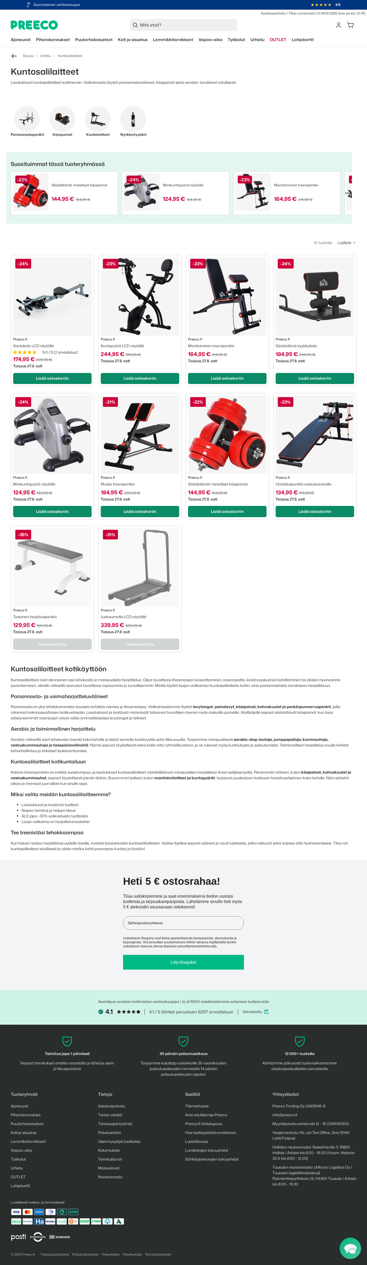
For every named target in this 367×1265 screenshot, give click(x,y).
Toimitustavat (110, 1159)
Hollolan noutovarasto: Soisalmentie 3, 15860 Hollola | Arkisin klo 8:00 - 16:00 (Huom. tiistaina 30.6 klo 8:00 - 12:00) (313, 1152)
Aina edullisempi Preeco (206, 1114)
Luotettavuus (196, 1141)
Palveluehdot (109, 1132)
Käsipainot (62, 134)
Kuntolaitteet (98, 134)
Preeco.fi (29, 1254)
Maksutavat (109, 1167)
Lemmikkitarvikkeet (28, 1141)
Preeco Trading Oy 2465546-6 (299, 1105)
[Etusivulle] (34, 25)
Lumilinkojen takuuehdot (206, 1150)
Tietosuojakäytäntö (115, 1123)
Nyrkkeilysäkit (133, 134)
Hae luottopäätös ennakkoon (210, 1132)
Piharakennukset (26, 1114)
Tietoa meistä (110, 1114)
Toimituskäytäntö (158, 1254)
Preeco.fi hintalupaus (203, 1123)
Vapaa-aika (21, 1150)
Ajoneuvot (19, 1105)
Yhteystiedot (110, 1254)
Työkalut (18, 1159)
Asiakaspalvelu (273, 13)
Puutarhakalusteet (27, 1123)
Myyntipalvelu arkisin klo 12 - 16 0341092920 (310, 1123)
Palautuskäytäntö (85, 1254)
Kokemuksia (109, 1150)
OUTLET (18, 1176)
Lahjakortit (20, 1185)
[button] (347, 242)
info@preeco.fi (284, 1114)
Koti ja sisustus (23, 1132)
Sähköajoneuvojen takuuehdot (212, 1159)
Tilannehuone (197, 1105)
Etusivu (28, 55)
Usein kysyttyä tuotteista (119, 1141)
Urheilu (45, 55)
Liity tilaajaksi (183, 962)
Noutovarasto (110, 1176)
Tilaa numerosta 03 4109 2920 (313, 13)
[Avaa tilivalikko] (338, 25)
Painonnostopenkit (27, 134)
